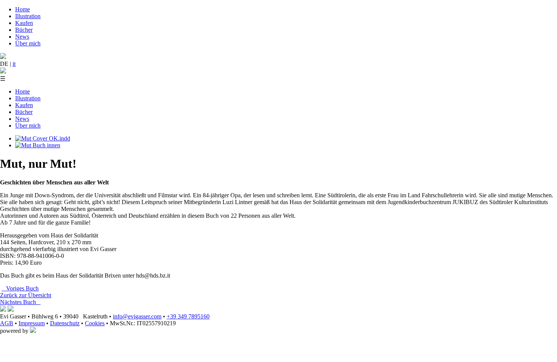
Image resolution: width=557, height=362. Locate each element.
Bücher (24, 30)
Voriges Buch (20, 288)
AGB (6, 323)
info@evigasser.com (137, 316)
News (22, 36)
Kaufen (24, 23)
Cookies (95, 323)
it (14, 64)
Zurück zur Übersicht (25, 295)
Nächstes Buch (20, 302)
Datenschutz (65, 323)
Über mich (28, 43)
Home (22, 9)
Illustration (28, 16)
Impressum (32, 323)
